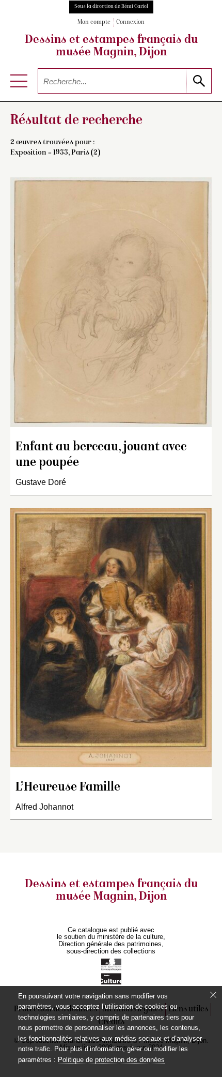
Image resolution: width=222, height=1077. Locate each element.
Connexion (130, 22)
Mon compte (93, 22)
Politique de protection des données (111, 1060)
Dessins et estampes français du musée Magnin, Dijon (111, 46)
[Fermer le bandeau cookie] (213, 995)
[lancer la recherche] (198, 81)
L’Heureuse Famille (67, 787)
